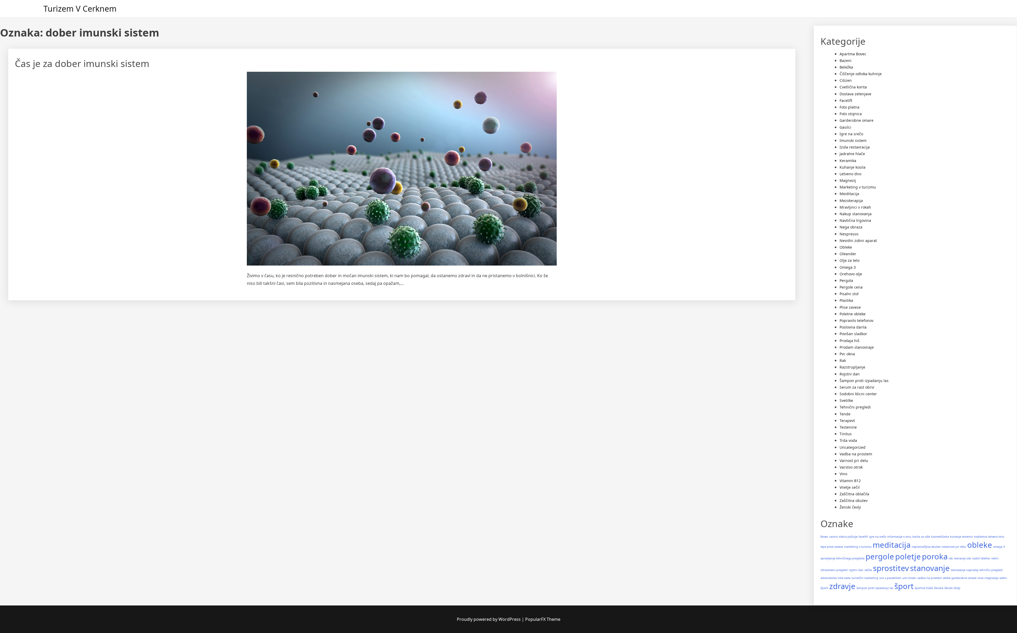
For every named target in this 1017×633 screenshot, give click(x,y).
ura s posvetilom (890, 578)
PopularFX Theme (542, 619)
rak (951, 558)
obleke (979, 545)
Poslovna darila (853, 327)
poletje (908, 556)
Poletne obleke (853, 313)
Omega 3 (848, 267)
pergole (880, 556)
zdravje (842, 586)
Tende (845, 413)
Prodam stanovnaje (857, 347)
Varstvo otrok (851, 467)
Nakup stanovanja (856, 213)
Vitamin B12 (850, 480)
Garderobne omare (856, 120)
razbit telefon (981, 558)
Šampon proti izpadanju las (864, 380)
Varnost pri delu (854, 460)
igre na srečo (877, 536)
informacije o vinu (899, 536)
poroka (935, 556)
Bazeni (845, 60)
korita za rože (921, 536)
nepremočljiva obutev (926, 547)
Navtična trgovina (855, 220)
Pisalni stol (849, 293)
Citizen (846, 80)
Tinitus (846, 433)
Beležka (846, 67)
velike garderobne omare (959, 578)
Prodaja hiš (849, 340)
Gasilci (845, 127)
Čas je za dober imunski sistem (82, 63)
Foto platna (849, 107)
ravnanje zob (962, 558)
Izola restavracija (855, 147)
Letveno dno (850, 173)
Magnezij (848, 180)
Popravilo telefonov (856, 320)
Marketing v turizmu (858, 187)
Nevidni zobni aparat (858, 240)
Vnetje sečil (850, 487)
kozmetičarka (940, 536)
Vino (843, 473)
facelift (863, 536)
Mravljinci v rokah (855, 207)
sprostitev (891, 568)
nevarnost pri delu (954, 547)
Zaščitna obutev (854, 500)
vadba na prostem (929, 578)
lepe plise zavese (831, 547)
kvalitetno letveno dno (989, 536)
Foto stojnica (851, 113)
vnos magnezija (988, 578)
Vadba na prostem (856, 453)
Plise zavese (850, 307)
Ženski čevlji (850, 507)
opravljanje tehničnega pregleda (842, 558)
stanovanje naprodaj (964, 570)
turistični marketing (864, 578)
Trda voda (848, 440)
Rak (843, 360)
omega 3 (999, 547)
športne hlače (924, 588)
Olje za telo (849, 260)
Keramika (848, 160)
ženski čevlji (952, 588)
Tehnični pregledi (855, 407)
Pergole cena (851, 287)
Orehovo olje (851, 273)
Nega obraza (851, 227)
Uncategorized (853, 447)
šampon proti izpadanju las (875, 588)
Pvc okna (847, 353)
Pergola (846, 280)
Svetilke (846, 400)
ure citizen (909, 578)
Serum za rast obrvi (857, 387)
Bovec (824, 536)
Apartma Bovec (853, 53)
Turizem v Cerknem (80, 8)
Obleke (846, 247)
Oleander (848, 253)
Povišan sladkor (853, 333)
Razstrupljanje (852, 367)
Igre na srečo (851, 133)
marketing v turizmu (858, 547)
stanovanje (930, 568)
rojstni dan (856, 570)
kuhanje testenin (961, 536)
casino (833, 536)
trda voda (844, 578)
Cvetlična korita (853, 86)
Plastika (846, 300)
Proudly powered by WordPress (489, 619)
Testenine (848, 427)
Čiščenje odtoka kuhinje (861, 73)
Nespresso (849, 233)
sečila (868, 570)
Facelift (846, 100)
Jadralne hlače (852, 153)
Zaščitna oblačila (854, 493)
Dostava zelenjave (855, 93)
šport (904, 586)
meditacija (892, 545)
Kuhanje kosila (853, 167)
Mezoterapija (851, 200)
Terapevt (847, 420)
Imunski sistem (853, 140)
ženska (938, 588)
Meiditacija (849, 193)
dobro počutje (848, 536)
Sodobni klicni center (858, 393)
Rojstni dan (850, 373)
